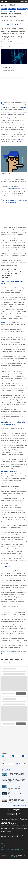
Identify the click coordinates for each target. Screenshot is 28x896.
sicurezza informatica (7, 475)
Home (2, 20)
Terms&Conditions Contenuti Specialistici (10, 823)
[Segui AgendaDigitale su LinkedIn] (17, 818)
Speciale (11, 655)
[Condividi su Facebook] (8, 24)
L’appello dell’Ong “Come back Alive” (12, 275)
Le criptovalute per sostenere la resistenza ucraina (10, 278)
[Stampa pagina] (20, 24)
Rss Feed (14, 822)
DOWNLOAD (22, 697)
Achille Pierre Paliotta (6, 45)
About (2, 822)
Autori (6, 822)
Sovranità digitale (4, 8)
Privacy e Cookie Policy (22, 822)
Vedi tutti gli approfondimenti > (19, 809)
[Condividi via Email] (15, 24)
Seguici (10, 818)
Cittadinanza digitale (14, 8)
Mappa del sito (14, 861)
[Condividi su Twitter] (13, 24)
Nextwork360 (3, 830)
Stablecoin (4, 266)
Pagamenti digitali (20, 20)
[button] (2, 5)
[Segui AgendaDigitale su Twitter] (19, 818)
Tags (10, 822)
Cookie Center (24, 823)
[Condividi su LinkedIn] (10, 24)
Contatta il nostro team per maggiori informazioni (12, 854)
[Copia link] (18, 24)
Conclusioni (5, 281)
